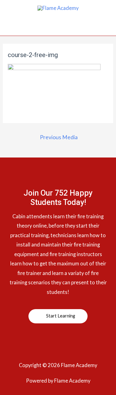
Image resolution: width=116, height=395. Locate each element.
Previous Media (59, 137)
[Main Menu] (58, 28)
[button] (58, 316)
